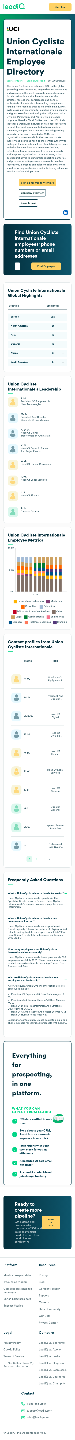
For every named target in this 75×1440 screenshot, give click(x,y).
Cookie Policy (11, 1349)
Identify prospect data (17, 1275)
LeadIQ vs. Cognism (51, 1363)
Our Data (44, 1316)
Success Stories (13, 1305)
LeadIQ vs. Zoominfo (52, 1342)
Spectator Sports (15, 81)
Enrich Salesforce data (17, 1299)
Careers (44, 1302)
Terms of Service (13, 1356)
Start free (60, 7)
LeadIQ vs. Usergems (52, 1376)
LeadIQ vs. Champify (52, 1383)
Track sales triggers (15, 1282)
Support (44, 1295)
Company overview (32, 192)
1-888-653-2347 (36, 1403)
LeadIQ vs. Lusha (49, 1356)
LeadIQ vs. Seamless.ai (53, 1370)
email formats (38, 935)
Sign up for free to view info (37, 182)
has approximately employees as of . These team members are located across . (37, 957)
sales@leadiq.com (38, 1417)
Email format (28, 203)
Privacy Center (48, 1322)
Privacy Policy (12, 1342)
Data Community (49, 1309)
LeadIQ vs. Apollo (50, 1349)
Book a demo (51, 1222)
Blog (41, 1282)
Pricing (43, 1275)
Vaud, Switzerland (36, 81)
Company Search (49, 1288)
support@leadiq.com (39, 1410)
